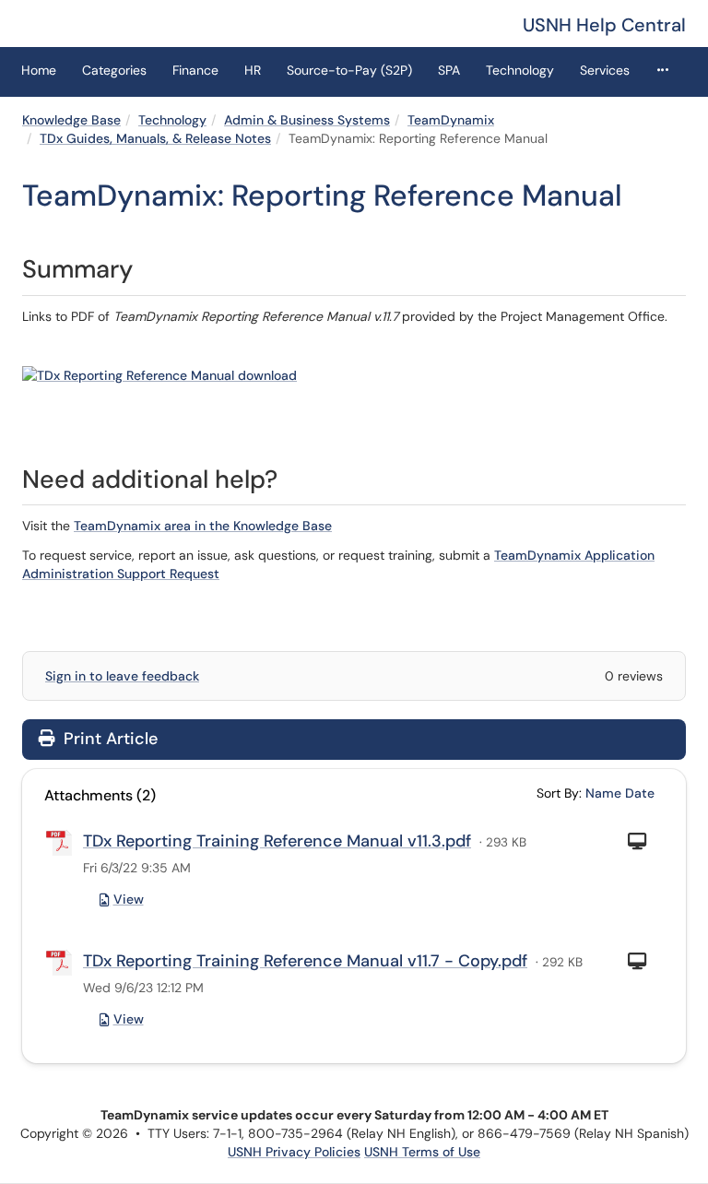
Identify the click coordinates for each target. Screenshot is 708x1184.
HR (252, 70)
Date (640, 793)
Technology (520, 70)
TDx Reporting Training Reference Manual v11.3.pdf (277, 841)
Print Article (108, 739)
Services (605, 70)
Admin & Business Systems (307, 120)
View (128, 899)
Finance (195, 70)
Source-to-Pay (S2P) (349, 70)
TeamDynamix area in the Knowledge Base (203, 525)
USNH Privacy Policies (294, 1151)
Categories (114, 70)
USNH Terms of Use (422, 1151)
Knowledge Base (71, 120)
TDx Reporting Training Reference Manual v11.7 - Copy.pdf (305, 961)
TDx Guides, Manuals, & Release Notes (155, 138)
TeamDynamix (450, 120)
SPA (449, 70)
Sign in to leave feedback (122, 676)
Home (38, 70)
